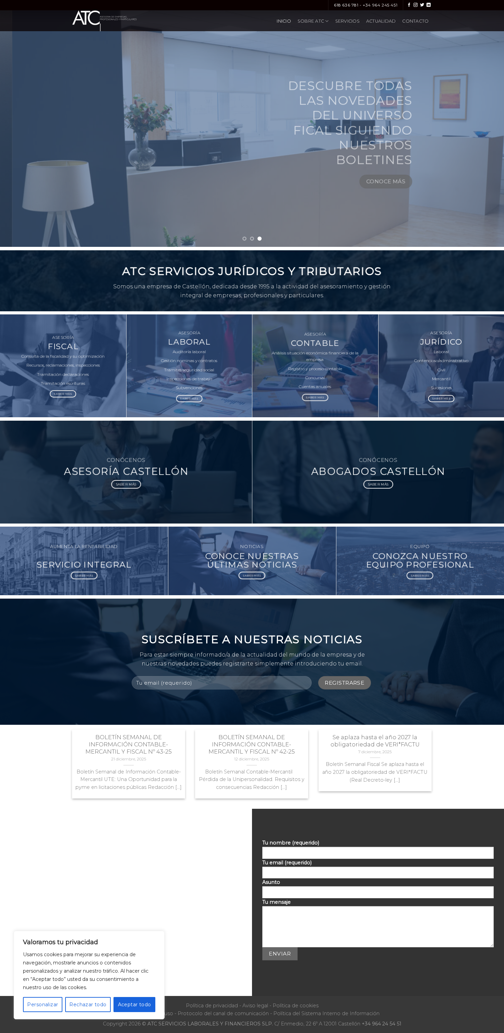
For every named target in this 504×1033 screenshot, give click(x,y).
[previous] (19, 123)
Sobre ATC (311, 21)
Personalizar (42, 1004)
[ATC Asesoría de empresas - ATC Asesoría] (117, 20)
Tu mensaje (276, 902)
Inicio (284, 21)
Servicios (347, 21)
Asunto (271, 882)
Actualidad (381, 21)
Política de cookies (296, 1005)
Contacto (415, 21)
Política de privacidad (212, 1005)
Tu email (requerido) (287, 863)
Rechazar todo (87, 1004)
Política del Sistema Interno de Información (326, 1013)
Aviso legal (255, 1005)
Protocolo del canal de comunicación (223, 1013)
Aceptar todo (134, 1004)
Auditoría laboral (189, 352)
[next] (485, 123)
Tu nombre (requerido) (290, 843)
